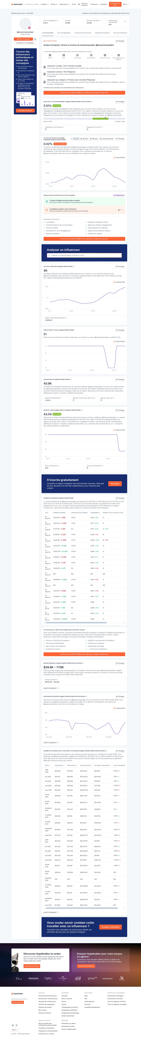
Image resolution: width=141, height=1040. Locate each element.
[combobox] (86, 255)
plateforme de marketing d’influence (50, 957)
